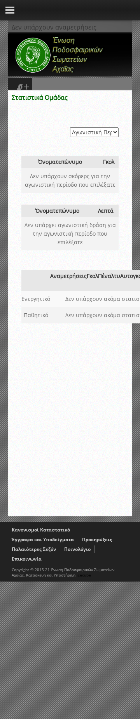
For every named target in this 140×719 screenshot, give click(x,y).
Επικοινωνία (27, 559)
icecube (84, 575)
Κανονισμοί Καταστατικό (41, 529)
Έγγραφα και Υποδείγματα (43, 539)
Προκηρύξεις (97, 539)
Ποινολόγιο (77, 549)
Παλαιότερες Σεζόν (34, 549)
